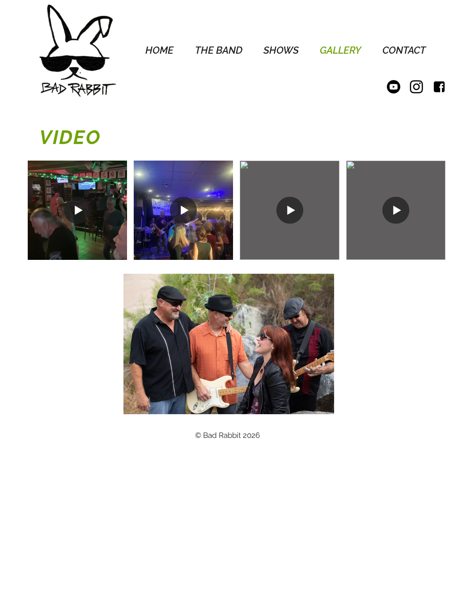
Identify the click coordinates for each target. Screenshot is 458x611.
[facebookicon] (439, 86)
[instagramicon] (416, 86)
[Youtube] (393, 86)
